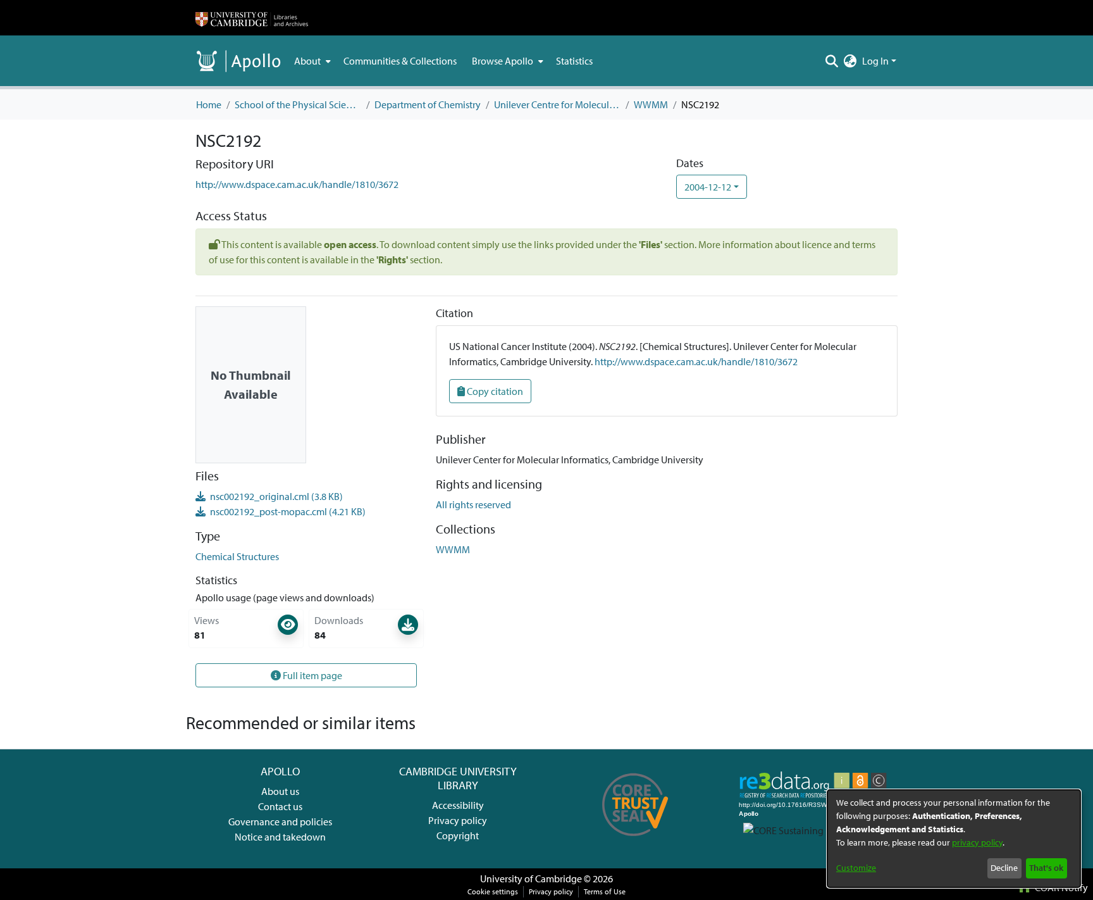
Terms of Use (605, 891)
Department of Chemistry (427, 104)
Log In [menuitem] (875, 60)
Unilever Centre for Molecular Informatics (557, 104)
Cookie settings (492, 891)
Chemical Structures (237, 556)
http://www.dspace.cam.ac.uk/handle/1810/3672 (296, 184)
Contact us (280, 806)
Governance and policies (280, 821)
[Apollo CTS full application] (635, 840)
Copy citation (494, 391)
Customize (856, 867)
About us (280, 791)
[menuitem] (311, 60)
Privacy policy (457, 820)
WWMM (651, 104)
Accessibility (458, 805)
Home (208, 104)
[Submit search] (832, 60)
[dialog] (953, 838)
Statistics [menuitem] (574, 60)
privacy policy (977, 842)
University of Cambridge (531, 878)
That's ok (1046, 867)
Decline (1004, 867)
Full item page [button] (311, 675)
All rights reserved (473, 504)
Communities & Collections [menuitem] (400, 60)
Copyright (457, 835)
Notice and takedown (280, 836)
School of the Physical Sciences (298, 104)
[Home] (251, 17)
